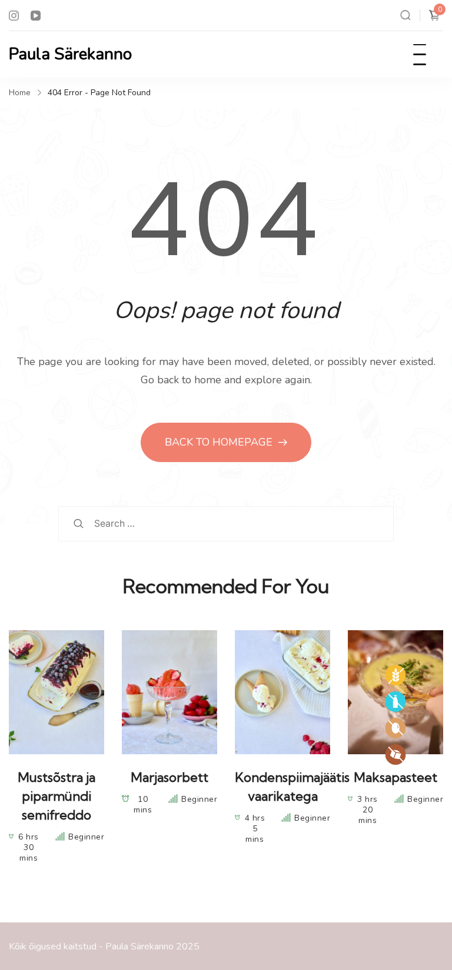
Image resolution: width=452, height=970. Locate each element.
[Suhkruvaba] (395, 754)
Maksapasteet (395, 777)
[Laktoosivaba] (395, 701)
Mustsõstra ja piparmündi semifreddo (56, 796)
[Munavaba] (395, 728)
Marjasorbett (169, 777)
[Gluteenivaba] (395, 675)
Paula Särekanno (70, 54)
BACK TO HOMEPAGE (220, 442)
